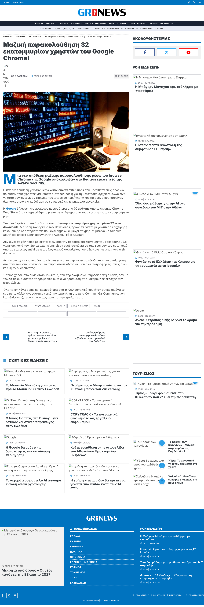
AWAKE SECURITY (20, 306)
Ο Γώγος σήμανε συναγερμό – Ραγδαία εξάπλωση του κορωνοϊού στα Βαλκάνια (90, 337)
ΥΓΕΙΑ (112, 23)
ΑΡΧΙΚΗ (32, 23)
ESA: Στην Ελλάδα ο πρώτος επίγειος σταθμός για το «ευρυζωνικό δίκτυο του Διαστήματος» (42, 337)
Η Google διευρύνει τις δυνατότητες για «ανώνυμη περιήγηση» (28, 451)
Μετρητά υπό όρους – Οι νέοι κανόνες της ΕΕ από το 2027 (27, 572)
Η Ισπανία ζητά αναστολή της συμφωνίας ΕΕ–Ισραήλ (158, 147)
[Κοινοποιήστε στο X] (52, 313)
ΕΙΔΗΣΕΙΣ (20, 36)
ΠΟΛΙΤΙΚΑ (88, 23)
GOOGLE (61, 306)
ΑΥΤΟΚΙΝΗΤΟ (131, 28)
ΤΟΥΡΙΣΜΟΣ (122, 23)
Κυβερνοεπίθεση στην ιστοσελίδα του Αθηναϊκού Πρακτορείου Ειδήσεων (97, 451)
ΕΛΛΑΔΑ (39, 23)
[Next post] (126, 337)
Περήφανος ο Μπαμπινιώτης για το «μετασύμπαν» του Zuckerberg (98, 387)
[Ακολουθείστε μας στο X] (8, 595)
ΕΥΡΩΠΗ (50, 23)
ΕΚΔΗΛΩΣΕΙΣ (78, 582)
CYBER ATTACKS (42, 306)
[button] (172, 23)
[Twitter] (166, 52)
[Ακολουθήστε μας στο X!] (194, 2)
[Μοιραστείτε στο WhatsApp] (81, 313)
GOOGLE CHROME (79, 306)
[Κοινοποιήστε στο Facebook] (22, 313)
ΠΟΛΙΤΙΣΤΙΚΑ (113, 28)
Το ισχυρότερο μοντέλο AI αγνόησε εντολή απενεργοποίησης (34, 482)
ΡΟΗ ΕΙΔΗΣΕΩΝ (146, 67)
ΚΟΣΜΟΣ (64, 23)
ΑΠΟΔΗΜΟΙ (75, 23)
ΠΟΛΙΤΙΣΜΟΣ (83, 28)
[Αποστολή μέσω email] (111, 313)
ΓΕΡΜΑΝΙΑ (76, 546)
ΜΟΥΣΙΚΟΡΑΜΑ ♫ (139, 23)
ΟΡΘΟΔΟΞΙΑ (68, 28)
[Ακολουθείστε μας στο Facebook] (2, 595)
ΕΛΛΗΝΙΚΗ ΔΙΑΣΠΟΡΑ (83, 562)
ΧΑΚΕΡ (97, 306)
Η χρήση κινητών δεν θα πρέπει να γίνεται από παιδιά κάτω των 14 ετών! (98, 484)
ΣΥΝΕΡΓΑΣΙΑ (146, 28)
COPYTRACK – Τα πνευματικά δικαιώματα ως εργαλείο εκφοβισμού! (94, 418)
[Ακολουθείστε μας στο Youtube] (15, 595)
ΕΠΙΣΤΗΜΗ (45, 28)
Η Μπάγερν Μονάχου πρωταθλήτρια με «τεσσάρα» (165, 538)
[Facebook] (145, 52)
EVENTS (154, 23)
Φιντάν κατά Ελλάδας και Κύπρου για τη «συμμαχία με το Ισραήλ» (165, 264)
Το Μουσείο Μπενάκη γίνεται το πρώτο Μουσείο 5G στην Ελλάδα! (32, 387)
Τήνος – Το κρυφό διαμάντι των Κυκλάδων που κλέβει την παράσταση (165, 395)
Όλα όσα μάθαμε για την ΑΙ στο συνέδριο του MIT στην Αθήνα (160, 205)
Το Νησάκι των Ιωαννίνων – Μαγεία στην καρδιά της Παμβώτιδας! (181, 446)
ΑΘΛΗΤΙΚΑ (100, 28)
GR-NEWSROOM (19, 76)
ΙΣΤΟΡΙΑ (57, 28)
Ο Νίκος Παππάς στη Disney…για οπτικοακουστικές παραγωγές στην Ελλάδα (32, 422)
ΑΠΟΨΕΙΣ (164, 23)
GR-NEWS (94, 600)
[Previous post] (6, 337)
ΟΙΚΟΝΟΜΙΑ (101, 23)
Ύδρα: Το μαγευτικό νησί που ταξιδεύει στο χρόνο (182, 464)
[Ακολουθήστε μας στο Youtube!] (200, 2)
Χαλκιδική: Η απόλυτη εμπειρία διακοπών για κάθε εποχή (182, 479)
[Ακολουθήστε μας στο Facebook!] (189, 2)
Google (11, 208)
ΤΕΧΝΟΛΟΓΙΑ (121, 76)
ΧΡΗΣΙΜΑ (159, 28)
